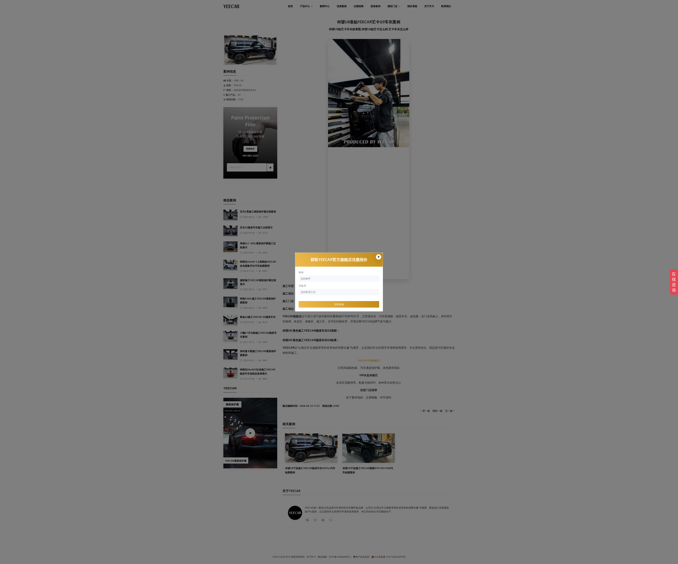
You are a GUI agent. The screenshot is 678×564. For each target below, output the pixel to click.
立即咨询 (339, 304)
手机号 (302, 285)
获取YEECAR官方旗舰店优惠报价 (339, 259)
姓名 (301, 272)
